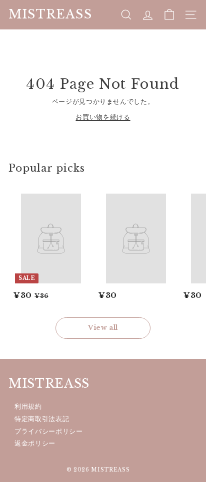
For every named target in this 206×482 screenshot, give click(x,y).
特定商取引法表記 (41, 419)
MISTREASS (50, 14)
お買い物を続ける (103, 117)
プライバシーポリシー (48, 431)
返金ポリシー (35, 443)
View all (103, 327)
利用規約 (28, 406)
